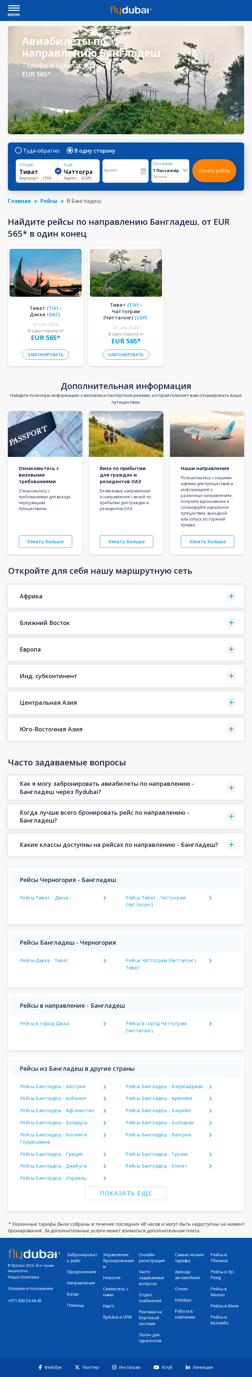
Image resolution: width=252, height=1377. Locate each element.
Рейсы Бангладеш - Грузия (157, 1154)
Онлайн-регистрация (152, 1257)
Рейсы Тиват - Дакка (44, 897)
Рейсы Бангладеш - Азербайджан (164, 1086)
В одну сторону (95, 150)
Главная (19, 200)
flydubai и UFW (117, 1317)
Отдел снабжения (150, 1297)
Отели (181, 1289)
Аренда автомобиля (187, 1274)
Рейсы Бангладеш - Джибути (53, 1166)
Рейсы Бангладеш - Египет (157, 1166)
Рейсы (48, 200)
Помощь (75, 1305)
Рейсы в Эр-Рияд (223, 1274)
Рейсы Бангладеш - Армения (159, 1098)
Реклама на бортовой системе (150, 1317)
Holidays (183, 1300)
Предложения (81, 1272)
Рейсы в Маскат (219, 1292)
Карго (109, 1306)
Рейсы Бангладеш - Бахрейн (158, 1110)
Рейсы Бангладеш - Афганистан (57, 1110)
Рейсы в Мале (225, 1306)
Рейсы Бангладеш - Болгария (160, 1122)
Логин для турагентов (150, 1338)
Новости (111, 1277)
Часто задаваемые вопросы (151, 1277)
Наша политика (23, 1277)
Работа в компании (185, 1314)
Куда (68, 165)
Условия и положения (30, 1288)
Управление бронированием (118, 1260)
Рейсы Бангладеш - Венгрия (158, 1134)
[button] (126, 596)
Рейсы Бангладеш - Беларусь (54, 1122)
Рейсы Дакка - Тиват (44, 960)
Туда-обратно (41, 150)
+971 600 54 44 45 (25, 1300)
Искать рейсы (214, 170)
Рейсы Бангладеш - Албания (53, 1098)
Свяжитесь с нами (115, 1292)
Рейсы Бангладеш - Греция (51, 1154)
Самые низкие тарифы (189, 1257)
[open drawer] (14, 8)
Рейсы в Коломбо (220, 1320)
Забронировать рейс (82, 1257)
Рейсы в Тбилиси (219, 1257)
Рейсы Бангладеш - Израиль (53, 1178)
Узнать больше (45, 541)
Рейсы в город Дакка (44, 1023)
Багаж (73, 1294)
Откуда (26, 165)
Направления (81, 1283)
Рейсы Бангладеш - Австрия (52, 1086)
